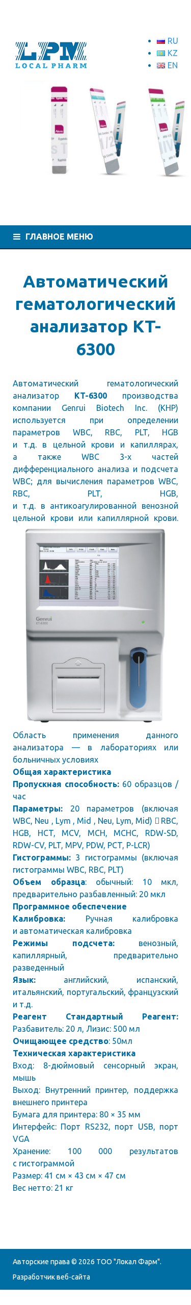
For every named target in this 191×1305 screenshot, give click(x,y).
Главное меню (59, 236)
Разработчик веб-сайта (51, 1277)
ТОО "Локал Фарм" (128, 1262)
